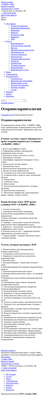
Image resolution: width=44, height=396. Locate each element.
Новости (14, 32)
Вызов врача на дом (19, 83)
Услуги (9, 41)
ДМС (13, 39)
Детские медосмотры (19, 85)
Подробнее (5, 357)
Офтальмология (17, 52)
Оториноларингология (20, 59)
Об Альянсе (11, 24)
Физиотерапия (17, 68)
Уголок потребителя (19, 26)
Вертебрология (17, 43)
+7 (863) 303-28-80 (8, 368)
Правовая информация (20, 28)
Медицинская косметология (22, 50)
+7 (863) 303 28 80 (8, 13)
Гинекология (16, 63)
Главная (4, 115)
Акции (9, 94)
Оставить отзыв (17, 35)
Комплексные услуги (19, 70)
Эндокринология (18, 65)
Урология (15, 61)
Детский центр (12, 76)
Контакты (10, 96)
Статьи (14, 90)
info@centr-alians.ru (9, 15)
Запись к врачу (7, 2)
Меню (3, 17)
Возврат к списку (8, 350)
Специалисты (11, 74)
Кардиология (16, 57)
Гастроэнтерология (19, 54)
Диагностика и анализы (21, 46)
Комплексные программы (21, 81)
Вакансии (15, 37)
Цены (8, 72)
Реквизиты (15, 30)
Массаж (14, 48)
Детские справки (18, 87)
